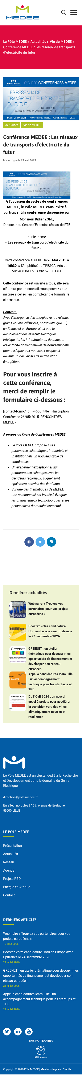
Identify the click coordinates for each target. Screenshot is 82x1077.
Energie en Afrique (16, 887)
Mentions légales (51, 1069)
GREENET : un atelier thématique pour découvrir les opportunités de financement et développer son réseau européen (50, 659)
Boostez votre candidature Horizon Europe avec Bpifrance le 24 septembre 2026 (50, 631)
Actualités (11, 125)
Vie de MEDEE (32, 125)
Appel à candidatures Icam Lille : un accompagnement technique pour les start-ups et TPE (50, 681)
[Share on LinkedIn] (51, 542)
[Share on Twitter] (40, 542)
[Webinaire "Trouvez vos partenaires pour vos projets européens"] (17, 609)
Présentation (12, 846)
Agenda (9, 870)
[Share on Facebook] (29, 542)
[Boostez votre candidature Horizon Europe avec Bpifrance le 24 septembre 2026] (17, 632)
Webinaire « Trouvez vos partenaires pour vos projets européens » (48, 609)
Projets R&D (12, 879)
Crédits (67, 1069)
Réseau (8, 862)
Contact (9, 895)
